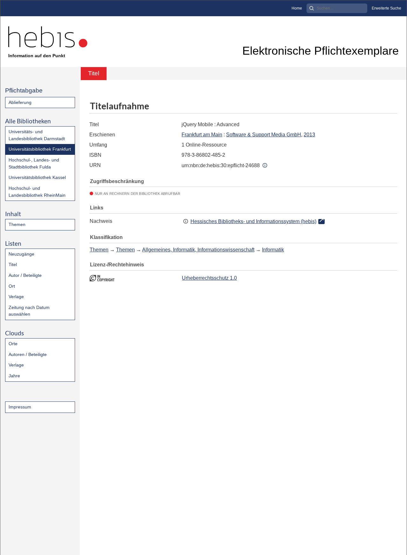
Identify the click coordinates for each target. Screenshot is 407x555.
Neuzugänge (21, 254)
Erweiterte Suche (386, 8)
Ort (12, 286)
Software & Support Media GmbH (263, 134)
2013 (309, 134)
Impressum (20, 406)
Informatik (273, 249)
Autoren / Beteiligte (28, 354)
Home (297, 8)
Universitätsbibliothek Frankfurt (40, 149)
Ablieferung (20, 102)
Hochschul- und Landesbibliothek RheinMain (37, 192)
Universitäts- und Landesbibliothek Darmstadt (37, 135)
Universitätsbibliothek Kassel (37, 177)
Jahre (14, 375)
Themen (17, 224)
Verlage (16, 296)
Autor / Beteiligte (25, 275)
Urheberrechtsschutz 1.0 (209, 278)
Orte (13, 343)
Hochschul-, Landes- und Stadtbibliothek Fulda (34, 163)
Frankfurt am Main (202, 134)
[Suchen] (312, 8)
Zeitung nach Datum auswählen (29, 311)
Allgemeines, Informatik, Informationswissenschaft (198, 249)
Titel (13, 264)
